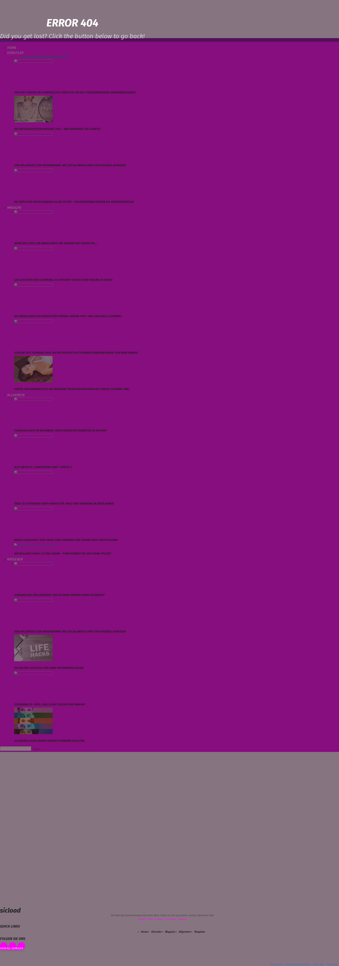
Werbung (332, 964)
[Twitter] (21, 945)
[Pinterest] (12, 945)
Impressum (276, 964)
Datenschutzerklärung (298, 964)
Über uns (318, 964)
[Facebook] (3, 945)
